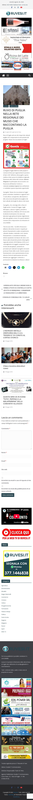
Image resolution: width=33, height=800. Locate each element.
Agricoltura (4, 585)
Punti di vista (5, 617)
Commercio (4, 597)
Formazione (4, 608)
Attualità (3, 591)
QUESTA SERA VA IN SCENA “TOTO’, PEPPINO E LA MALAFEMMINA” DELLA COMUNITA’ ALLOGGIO (14, 400)
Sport (2, 629)
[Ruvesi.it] (3, 75)
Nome (4, 452)
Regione (3, 620)
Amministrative (5, 588)
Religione (4, 623)
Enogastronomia (6, 606)
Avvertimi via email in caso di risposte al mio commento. (16, 481)
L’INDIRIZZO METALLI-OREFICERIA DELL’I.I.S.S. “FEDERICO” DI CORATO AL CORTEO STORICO (14, 334)
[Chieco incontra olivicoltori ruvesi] (16, 349)
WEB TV (3, 632)
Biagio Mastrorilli (6, 594)
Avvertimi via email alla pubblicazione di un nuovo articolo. (15, 490)
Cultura (6, 106)
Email (3, 461)
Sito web (4, 469)
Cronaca (3, 600)
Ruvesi (3, 626)
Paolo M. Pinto (17, 132)
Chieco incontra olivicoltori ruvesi (14, 367)
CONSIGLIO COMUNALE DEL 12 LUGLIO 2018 (16, 298)
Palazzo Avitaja (14, 106)
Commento (5, 429)
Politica (3, 614)
